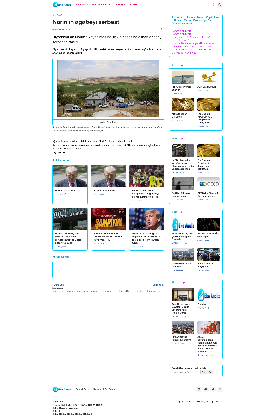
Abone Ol (207, 372)
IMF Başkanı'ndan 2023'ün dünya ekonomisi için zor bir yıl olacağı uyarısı (183, 164)
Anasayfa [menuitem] (81, 4)
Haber (76, 405)
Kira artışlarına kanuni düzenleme (181, 338)
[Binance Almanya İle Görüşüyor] (208, 224)
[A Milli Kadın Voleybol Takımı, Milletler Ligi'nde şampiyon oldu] (108, 219)
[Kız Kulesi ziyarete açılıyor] (183, 77)
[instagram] (220, 389)
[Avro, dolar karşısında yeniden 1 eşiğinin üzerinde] (183, 224)
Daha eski (158, 285)
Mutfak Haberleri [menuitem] (101, 4)
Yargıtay (201, 304)
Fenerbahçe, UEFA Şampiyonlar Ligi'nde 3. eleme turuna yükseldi (145, 193)
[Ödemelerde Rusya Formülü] (183, 254)
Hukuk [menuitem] (133, 4)
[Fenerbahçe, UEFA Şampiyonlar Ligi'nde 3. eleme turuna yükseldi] (146, 176)
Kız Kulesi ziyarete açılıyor (181, 88)
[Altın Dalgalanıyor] (208, 77)
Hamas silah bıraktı (66, 190)
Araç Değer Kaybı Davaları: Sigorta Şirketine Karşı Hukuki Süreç (181, 308)
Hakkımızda (187, 401)
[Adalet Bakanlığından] (208, 327)
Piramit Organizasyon (85, 291)
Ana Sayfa (57, 15)
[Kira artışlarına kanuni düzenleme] (183, 327)
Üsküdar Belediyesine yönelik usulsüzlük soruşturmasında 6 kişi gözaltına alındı (68, 238)
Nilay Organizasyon (62, 291)
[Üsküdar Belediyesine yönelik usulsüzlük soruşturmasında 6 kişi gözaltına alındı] (70, 219)
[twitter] (213, 389)
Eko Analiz (109, 389)
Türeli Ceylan (105, 291)
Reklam (218, 401)
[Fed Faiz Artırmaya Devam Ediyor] (183, 183)
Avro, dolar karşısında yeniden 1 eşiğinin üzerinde (183, 236)
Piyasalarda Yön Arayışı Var (205, 265)
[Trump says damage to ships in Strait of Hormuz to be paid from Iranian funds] (146, 219)
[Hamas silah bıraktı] (70, 176)
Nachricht (66, 405)
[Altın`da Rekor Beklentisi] (183, 104)
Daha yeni (59, 285)
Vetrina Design (152, 291)
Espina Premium (69, 408)
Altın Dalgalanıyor (206, 87)
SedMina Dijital (135, 291)
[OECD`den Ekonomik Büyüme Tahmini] (208, 183)
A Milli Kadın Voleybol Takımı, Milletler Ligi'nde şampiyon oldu (107, 236)
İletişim (204, 401)
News (84, 405)
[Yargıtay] (208, 294)
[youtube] (206, 389)
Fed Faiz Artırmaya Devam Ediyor (181, 194)
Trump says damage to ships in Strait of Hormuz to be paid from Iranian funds (146, 238)
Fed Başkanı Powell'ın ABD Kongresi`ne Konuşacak (204, 118)
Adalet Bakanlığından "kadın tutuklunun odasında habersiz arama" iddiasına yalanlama (207, 344)
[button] (213, 5)
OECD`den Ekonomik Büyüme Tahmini (208, 194)
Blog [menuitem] (118, 4)
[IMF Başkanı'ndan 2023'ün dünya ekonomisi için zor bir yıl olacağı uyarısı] (183, 150)
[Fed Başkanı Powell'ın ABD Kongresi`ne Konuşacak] (208, 104)
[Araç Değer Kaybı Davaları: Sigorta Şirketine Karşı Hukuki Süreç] (183, 294)
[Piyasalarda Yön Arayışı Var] (208, 254)
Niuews (56, 405)
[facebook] (199, 389)
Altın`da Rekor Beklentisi (179, 115)
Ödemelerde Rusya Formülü (182, 265)
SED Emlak (120, 291)
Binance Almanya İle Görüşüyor (208, 235)
